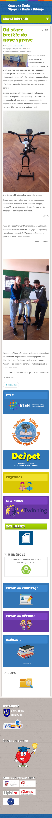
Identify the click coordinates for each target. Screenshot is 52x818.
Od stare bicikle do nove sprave (18, 34)
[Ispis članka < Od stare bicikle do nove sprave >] (43, 31)
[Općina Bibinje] (14, 717)
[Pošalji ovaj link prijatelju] (46, 31)
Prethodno (12, 385)
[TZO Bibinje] (13, 729)
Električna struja (18, 46)
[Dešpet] (26, 467)
